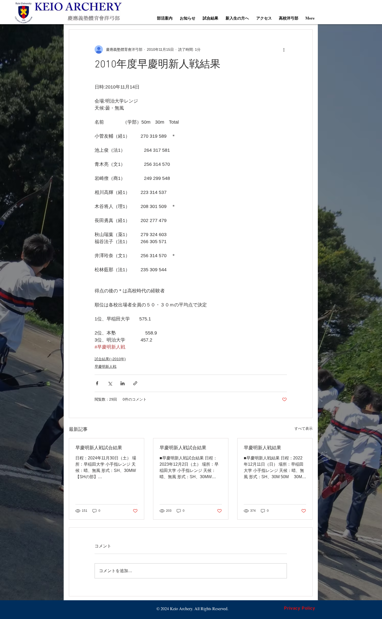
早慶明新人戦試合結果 (98, 448)
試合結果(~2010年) (110, 359)
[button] (164, 18)
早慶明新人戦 (105, 366)
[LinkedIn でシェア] (122, 383)
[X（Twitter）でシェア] (109, 383)
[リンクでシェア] (135, 383)
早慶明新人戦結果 (262, 448)
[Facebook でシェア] (97, 383)
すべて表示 (303, 428)
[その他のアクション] (284, 49)
